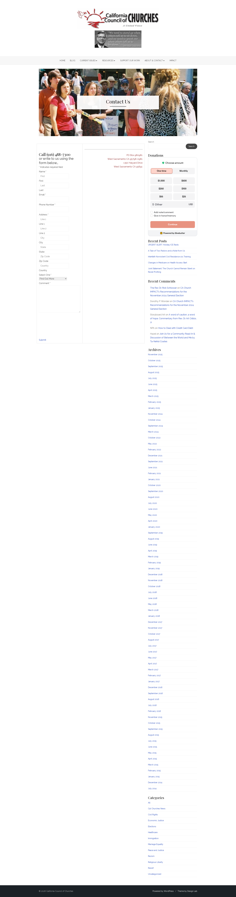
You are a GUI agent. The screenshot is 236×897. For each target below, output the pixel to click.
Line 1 (42, 224)
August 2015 (153, 735)
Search (151, 142)
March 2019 (153, 557)
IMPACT (173, 60)
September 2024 (155, 426)
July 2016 (152, 705)
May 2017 (152, 658)
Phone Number (47, 204)
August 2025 (153, 372)
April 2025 (152, 390)
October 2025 (154, 360)
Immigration (153, 838)
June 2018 (152, 598)
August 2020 (153, 497)
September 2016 (155, 693)
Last (41, 190)
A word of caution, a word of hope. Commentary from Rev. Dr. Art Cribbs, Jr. (173, 318)
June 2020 (152, 509)
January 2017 (154, 681)
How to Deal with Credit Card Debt (175, 328)
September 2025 (155, 366)
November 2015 (155, 717)
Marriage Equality (155, 844)
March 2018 (153, 610)
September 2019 (155, 533)
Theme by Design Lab (187, 891)
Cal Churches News (156, 808)
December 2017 (155, 622)
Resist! (151, 868)
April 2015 (152, 759)
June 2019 (152, 545)
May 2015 (152, 753)
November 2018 (155, 580)
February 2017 (154, 675)
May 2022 (152, 444)
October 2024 (154, 420)
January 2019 (154, 568)
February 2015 (154, 771)
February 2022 (154, 449)
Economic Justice (156, 820)
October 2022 (154, 438)
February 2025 (154, 402)
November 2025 (155, 354)
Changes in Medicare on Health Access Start (167, 263)
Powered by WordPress (163, 891)
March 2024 (153, 432)
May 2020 (152, 515)
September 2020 (155, 491)
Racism (151, 856)
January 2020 (154, 527)
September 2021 (155, 461)
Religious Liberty (155, 862)
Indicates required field (51, 167)
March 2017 (153, 670)
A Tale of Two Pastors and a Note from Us (166, 251)
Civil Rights (153, 815)
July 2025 (152, 378)
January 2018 (154, 616)
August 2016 (153, 699)
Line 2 (42, 233)
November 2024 (155, 414)
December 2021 (155, 456)
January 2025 (154, 408)
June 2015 (152, 747)
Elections (152, 826)
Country (43, 270)
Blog (72, 60)
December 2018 (155, 574)
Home (62, 60)
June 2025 (152, 384)
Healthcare (152, 832)
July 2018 (152, 592)
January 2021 (154, 479)
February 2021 (154, 473)
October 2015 (154, 723)
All (149, 803)
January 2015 (154, 777)
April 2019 (152, 551)
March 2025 (153, 396)
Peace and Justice (156, 850)
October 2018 (154, 586)
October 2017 (154, 634)
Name (42, 171)
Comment (44, 283)
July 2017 (152, 646)
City (41, 242)
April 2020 (152, 521)
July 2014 (152, 788)
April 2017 (152, 664)
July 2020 (152, 503)
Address (43, 214)
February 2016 (154, 711)
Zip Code (43, 261)
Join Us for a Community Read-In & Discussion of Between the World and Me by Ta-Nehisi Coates (172, 337)
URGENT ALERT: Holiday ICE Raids (163, 245)
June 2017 (152, 652)
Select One (45, 275)
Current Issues (87, 60)
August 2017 (153, 640)
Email (42, 194)
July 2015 (152, 741)
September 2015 (155, 729)
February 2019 (154, 563)
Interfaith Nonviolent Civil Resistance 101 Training (169, 257)
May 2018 (152, 604)
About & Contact (154, 60)
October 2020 (154, 485)
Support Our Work (130, 60)
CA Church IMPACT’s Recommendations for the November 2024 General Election (170, 292)
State (41, 251)
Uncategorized (154, 874)
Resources (107, 60)
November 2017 (155, 628)
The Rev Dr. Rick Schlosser (163, 288)
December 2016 (155, 687)
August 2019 (153, 539)
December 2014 (155, 782)
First (41, 181)
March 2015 (153, 765)
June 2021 (152, 467)
